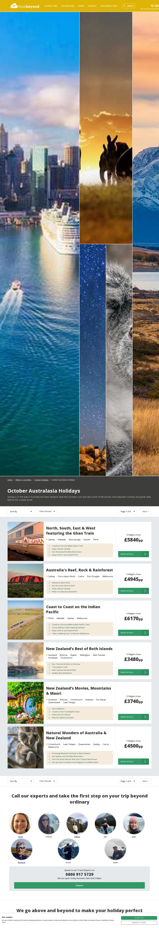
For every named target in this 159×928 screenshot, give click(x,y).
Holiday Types (51, 6)
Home (9, 480)
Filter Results (45, 511)
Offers (81, 6)
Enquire (79, 885)
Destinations (67, 6)
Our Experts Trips (108, 6)
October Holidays (41, 480)
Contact (92, 6)
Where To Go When (23, 480)
